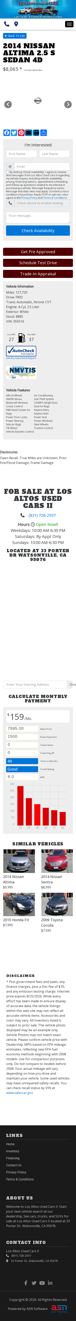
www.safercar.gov (19, 1093)
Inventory (12, 1151)
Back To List (16, 36)
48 (9, 761)
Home (10, 1144)
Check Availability (38, 230)
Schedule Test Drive (38, 262)
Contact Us (13, 1165)
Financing (12, 1158)
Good (13, 769)
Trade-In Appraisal (38, 274)
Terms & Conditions (55, 197)
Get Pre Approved (38, 251)
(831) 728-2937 (42, 515)
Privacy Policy (29, 197)
